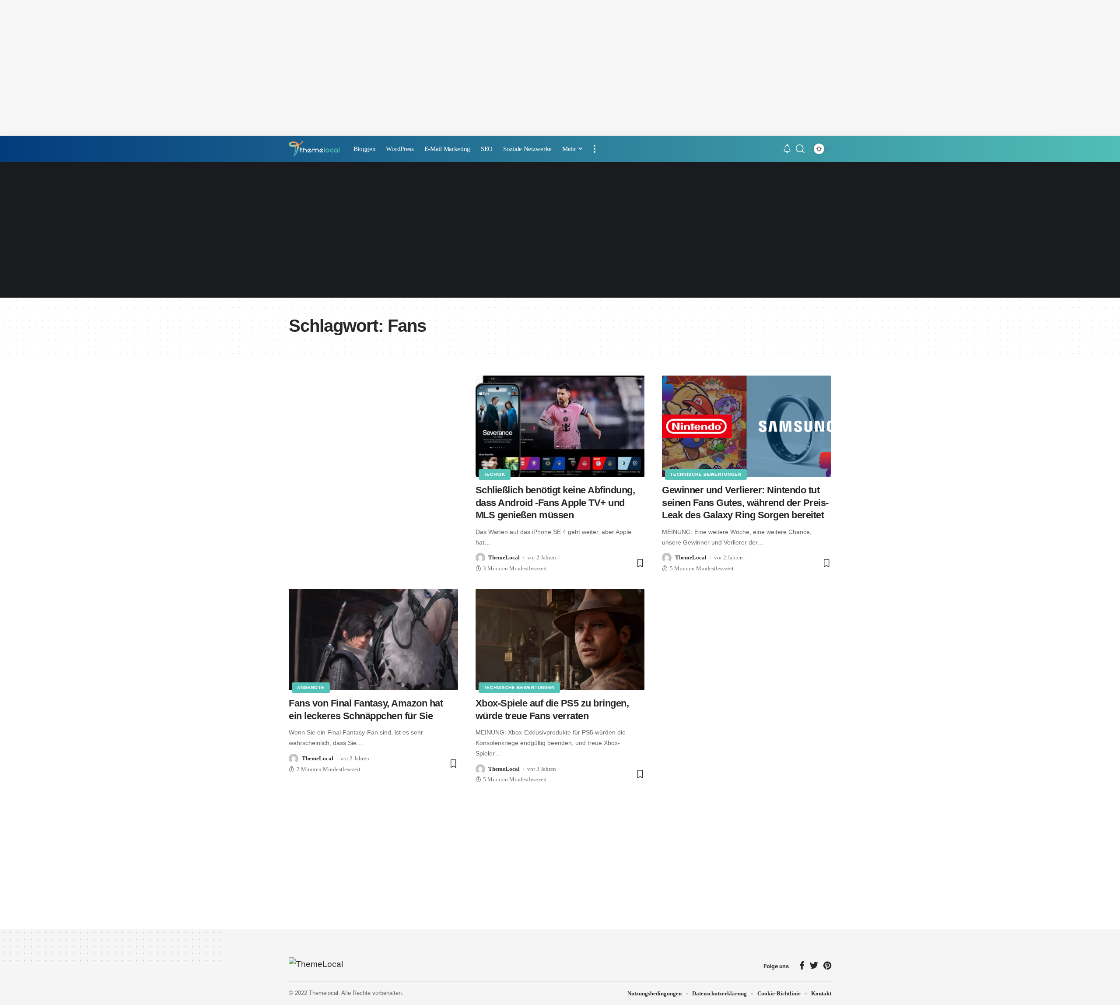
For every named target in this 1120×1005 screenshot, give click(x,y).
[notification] (787, 149)
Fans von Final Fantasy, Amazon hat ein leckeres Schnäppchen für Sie (366, 709)
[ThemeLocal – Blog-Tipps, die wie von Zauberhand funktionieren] (316, 966)
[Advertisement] (560, 68)
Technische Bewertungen (705, 474)
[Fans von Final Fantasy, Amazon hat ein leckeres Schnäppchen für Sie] (373, 639)
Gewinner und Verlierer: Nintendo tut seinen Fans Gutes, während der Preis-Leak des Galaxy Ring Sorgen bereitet (745, 502)
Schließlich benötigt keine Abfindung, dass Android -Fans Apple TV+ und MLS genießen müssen (555, 502)
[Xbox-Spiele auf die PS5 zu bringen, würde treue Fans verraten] (560, 639)
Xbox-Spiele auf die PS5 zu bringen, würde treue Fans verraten (552, 709)
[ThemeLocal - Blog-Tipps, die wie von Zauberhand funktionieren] (314, 149)
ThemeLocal (504, 557)
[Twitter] (814, 966)
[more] (594, 149)
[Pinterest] (827, 966)
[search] (800, 148)
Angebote (311, 687)
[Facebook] (802, 966)
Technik (494, 474)
